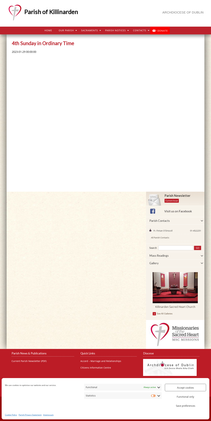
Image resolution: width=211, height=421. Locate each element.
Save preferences (185, 405)
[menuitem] (48, 30)
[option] (175, 290)
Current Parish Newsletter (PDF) (29, 361)
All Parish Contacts (160, 237)
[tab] (175, 221)
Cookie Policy (11, 414)
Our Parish (66, 30)
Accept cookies (185, 387)
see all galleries (165, 313)
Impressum (48, 414)
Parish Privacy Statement (30, 414)
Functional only (185, 396)
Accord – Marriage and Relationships (100, 361)
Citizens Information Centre (95, 368)
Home (48, 30)
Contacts (139, 30)
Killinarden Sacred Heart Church (175, 307)
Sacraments (89, 30)
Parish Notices (115, 30)
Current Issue (172, 200)
